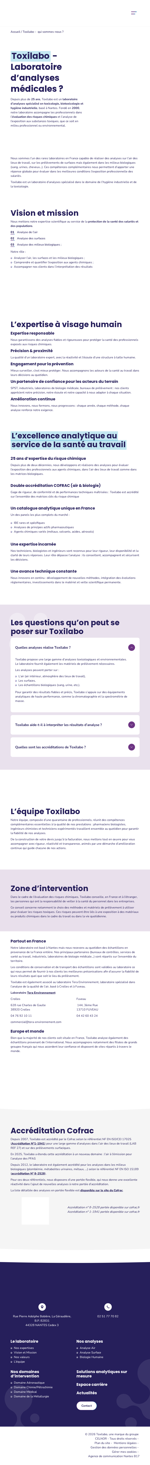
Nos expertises (24, 1348)
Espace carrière (91, 1384)
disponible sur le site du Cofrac (101, 1190)
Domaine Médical (25, 1392)
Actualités (86, 1393)
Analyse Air (87, 1348)
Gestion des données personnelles (114, 1447)
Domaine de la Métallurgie (31, 1396)
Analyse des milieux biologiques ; (39, 245)
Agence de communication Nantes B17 (114, 1456)
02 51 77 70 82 (108, 1316)
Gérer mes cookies (124, 1452)
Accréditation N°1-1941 (28, 1144)
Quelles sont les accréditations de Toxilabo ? (50, 747)
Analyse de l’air (27, 232)
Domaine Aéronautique (29, 1383)
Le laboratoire (24, 1341)
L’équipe (19, 1362)
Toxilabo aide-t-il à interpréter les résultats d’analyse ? (58, 725)
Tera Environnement (41, 993)
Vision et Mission (25, 1353)
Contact (86, 1406)
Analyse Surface (90, 1353)
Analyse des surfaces (31, 238)
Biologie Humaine (91, 1357)
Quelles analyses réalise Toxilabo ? (43, 647)
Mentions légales (125, 1443)
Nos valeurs (22, 1357)
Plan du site (102, 1443)
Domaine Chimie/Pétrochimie (33, 1387)
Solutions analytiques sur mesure (101, 1374)
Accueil (15, 32)
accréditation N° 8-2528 (28, 1174)
